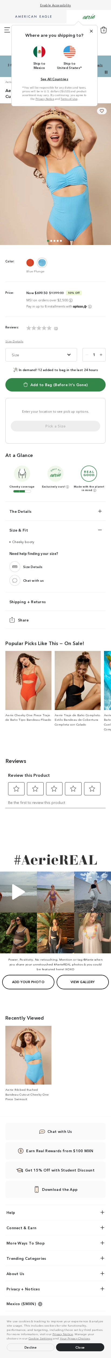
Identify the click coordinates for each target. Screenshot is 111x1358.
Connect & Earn (21, 1227)
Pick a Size (55, 426)
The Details (20, 511)
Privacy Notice (63, 1334)
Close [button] (80, 1347)
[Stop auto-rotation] (106, 72)
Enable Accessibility (55, 5)
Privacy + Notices (23, 1288)
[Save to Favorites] (102, 111)
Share (23, 620)
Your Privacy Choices (75, 1338)
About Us (15, 1273)
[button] (92, 1338)
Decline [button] (31, 1347)
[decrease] (87, 354)
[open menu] (7, 30)
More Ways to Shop (25, 1243)
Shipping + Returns (27, 601)
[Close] (91, 31)
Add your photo (28, 981)
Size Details (14, 341)
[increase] (101, 354)
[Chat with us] (14, 580)
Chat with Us (59, 1131)
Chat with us (33, 580)
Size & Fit (18, 530)
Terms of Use (69, 99)
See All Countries (54, 78)
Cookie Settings (41, 1338)
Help (10, 1212)
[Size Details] (14, 566)
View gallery (83, 981)
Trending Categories (26, 1258)
